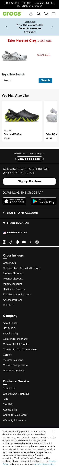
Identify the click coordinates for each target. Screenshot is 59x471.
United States (17, 232)
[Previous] (6, 27)
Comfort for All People (15, 344)
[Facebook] (37, 241)
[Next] (52, 27)
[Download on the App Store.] (15, 201)
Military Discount (12, 284)
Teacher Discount (12, 278)
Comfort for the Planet (15, 338)
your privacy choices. (45, 464)
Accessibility (10, 409)
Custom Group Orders (15, 365)
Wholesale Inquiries (14, 370)
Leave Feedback (29, 159)
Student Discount (12, 273)
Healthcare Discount (14, 289)
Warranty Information (15, 420)
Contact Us (9, 388)
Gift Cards (8, 305)
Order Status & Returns (16, 394)
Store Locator (18, 222)
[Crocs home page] (11, 14)
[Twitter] (30, 241)
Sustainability (10, 333)
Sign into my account (22, 212)
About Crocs (10, 323)
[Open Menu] (54, 13)
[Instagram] (4, 241)
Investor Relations (13, 360)
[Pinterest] (17, 241)
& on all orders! (29, 4)
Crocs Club (9, 263)
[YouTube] (24, 241)
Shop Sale (30, 31)
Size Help (8, 404)
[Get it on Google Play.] (43, 201)
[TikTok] (10, 241)
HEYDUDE (9, 328)
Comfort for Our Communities (20, 349)
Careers (7, 354)
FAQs (6, 399)
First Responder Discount (17, 294)
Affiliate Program (12, 300)
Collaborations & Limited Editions (21, 268)
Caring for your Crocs (15, 415)
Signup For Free (29, 181)
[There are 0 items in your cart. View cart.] (46, 13)
